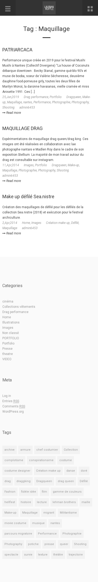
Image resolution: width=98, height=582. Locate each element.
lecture (42, 502)
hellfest (9, 502)
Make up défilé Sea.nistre (28, 196)
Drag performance (36, 97)
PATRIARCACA (17, 49)
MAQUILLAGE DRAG (22, 128)
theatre (7, 354)
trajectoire (76, 554)
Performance (42, 102)
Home (26, 223)
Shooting (8, 107)
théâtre (58, 554)
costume (65, 460)
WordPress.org (13, 411)
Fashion (9, 491)
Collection (71, 449)
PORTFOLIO (10, 338)
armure (25, 449)
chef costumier (47, 449)
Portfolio (56, 97)
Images (29, 165)
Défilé (75, 223)
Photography (80, 102)
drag (7, 481)
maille (86, 502)
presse (49, 544)
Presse (7, 349)
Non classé (10, 333)
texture (43, 554)
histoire (26, 502)
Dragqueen (73, 97)
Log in (6, 396)
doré (84, 470)
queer (64, 544)
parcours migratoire (18, 533)
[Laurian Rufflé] (49, 8)
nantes (27, 102)
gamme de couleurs (67, 491)
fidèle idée (28, 491)
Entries (10, 401)
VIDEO (6, 359)
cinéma (7, 301)
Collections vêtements (18, 307)
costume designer (17, 470)
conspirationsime (41, 460)
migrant (48, 512)
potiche (33, 544)
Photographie (61, 102)
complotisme (13, 460)
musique (38, 523)
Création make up (58, 223)
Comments (13, 406)
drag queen (66, 481)
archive (9, 449)
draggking (23, 481)
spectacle (11, 554)
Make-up (73, 165)
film (44, 491)
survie (28, 554)
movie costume (15, 523)
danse (70, 470)
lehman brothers (64, 502)
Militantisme (68, 512)
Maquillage (14, 102)
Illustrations (11, 322)
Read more (13, 113)
